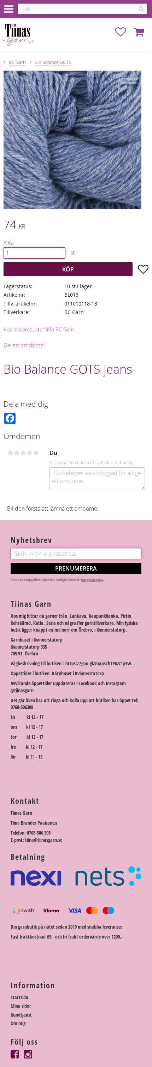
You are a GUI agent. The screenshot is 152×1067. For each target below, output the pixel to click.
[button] (124, 32)
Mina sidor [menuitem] (21, 1005)
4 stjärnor (29, 453)
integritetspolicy (92, 579)
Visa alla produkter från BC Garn (39, 329)
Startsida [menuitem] (19, 997)
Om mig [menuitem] (18, 1023)
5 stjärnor (36, 453)
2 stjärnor (16, 453)
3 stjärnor (23, 453)
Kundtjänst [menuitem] (21, 1014)
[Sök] (141, 9)
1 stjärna (10, 453)
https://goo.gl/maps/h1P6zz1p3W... (100, 663)
